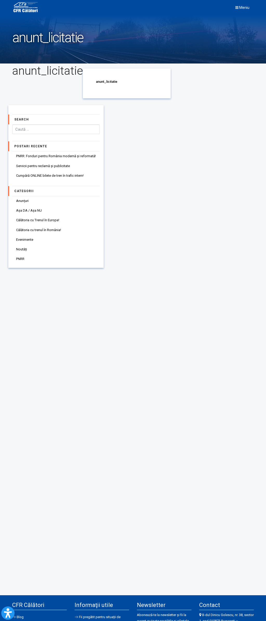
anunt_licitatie (106, 82)
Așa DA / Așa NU (29, 210)
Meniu (243, 7)
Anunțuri (22, 201)
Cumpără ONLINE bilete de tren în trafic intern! (50, 176)
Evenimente (24, 240)
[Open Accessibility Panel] (8, 613)
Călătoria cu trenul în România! (38, 230)
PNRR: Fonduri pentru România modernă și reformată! (56, 156)
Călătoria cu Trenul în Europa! (37, 220)
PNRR (20, 259)
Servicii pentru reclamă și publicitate (43, 166)
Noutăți (21, 249)
